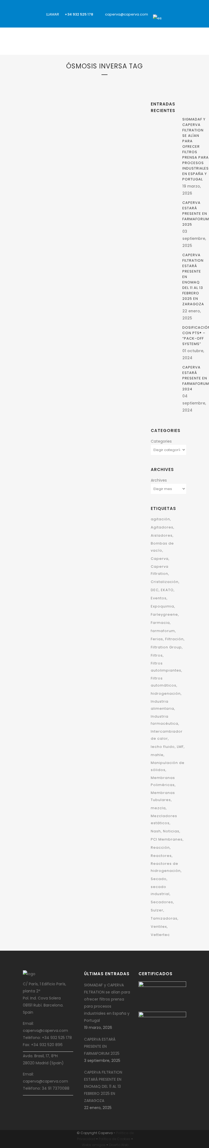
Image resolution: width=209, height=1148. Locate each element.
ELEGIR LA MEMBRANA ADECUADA (67, 196)
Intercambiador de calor (167, 735)
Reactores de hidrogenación (166, 867)
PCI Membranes (70, 183)
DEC (155, 590)
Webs (86, 1145)
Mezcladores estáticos (164, 819)
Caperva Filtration (159, 570)
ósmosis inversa (44, 183)
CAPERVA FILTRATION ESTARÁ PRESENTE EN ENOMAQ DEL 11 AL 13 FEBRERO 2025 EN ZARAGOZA (193, 279)
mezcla (158, 808)
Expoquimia (162, 606)
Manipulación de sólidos (168, 766)
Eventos (159, 598)
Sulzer (157, 910)
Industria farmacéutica (164, 720)
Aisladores (162, 535)
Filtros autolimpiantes (166, 667)
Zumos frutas (53, 343)
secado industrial (160, 890)
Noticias (171, 831)
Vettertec (160, 934)
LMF (180, 746)
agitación (160, 519)
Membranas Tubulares (48, 176)
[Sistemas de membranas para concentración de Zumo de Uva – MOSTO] (81, 267)
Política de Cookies (114, 1139)
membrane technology (84, 176)
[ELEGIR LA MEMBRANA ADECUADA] (81, 124)
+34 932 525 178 (79, 14)
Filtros (109, 169)
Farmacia (160, 622)
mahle (157, 754)
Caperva (72, 322)
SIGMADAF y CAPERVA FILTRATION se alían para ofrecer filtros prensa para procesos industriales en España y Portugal (195, 149)
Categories (161, 441)
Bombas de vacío (162, 547)
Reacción (160, 847)
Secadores (162, 902)
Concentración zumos (98, 322)
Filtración (65, 169)
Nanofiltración (115, 176)
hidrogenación (166, 693)
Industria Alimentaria (76, 329)
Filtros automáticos (163, 682)
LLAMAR (52, 14)
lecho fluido (163, 746)
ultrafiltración (95, 183)
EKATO (167, 590)
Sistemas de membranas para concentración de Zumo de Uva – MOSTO (74, 360)
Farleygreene (164, 614)
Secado (159, 878)
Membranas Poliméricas (163, 781)
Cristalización (165, 581)
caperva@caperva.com (126, 14)
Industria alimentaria (162, 705)
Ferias (157, 639)
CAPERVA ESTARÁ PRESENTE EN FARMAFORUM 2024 (195, 378)
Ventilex (159, 926)
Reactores (161, 855)
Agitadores (162, 527)
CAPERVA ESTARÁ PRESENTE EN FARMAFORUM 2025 (195, 213)
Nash (156, 831)
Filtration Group (88, 169)
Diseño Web (118, 1145)
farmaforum (163, 630)
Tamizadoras (164, 918)
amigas (99, 1145)
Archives (159, 480)
